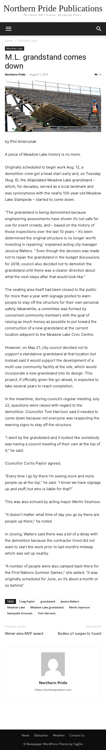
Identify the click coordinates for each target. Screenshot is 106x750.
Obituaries (41, 735)
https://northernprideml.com (53, 690)
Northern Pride (15, 74)
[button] (8, 29)
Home (9, 40)
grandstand (47, 601)
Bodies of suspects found (79, 633)
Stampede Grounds (19, 613)
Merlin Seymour (79, 607)
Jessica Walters (70, 601)
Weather (59, 735)
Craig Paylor (27, 601)
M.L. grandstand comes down (45, 61)
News (25, 735)
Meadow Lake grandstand (47, 607)
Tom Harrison (47, 613)
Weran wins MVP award (24, 633)
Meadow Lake (27, 40)
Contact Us (77, 735)
